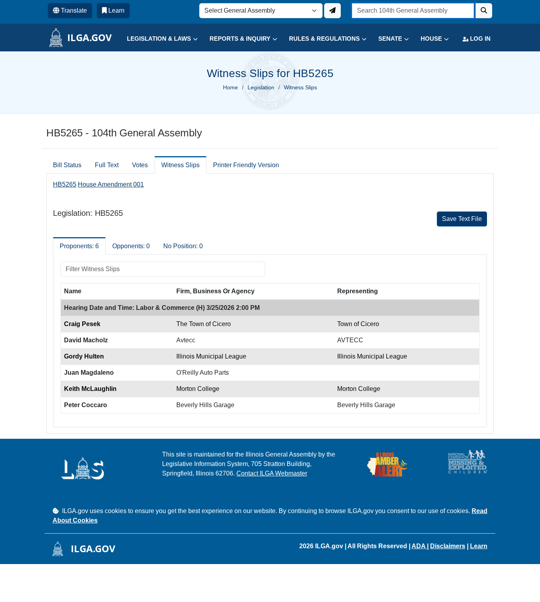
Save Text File (462, 218)
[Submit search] (484, 10)
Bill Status (67, 165)
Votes (140, 165)
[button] (156, 38)
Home (230, 87)
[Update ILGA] (332, 10)
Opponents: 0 (131, 246)
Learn (478, 546)
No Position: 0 (183, 246)
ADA (419, 546)
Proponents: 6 (79, 246)
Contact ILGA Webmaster (271, 473)
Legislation (260, 87)
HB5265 (64, 184)
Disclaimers (447, 546)
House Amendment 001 (111, 184)
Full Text (107, 165)
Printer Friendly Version (246, 165)
